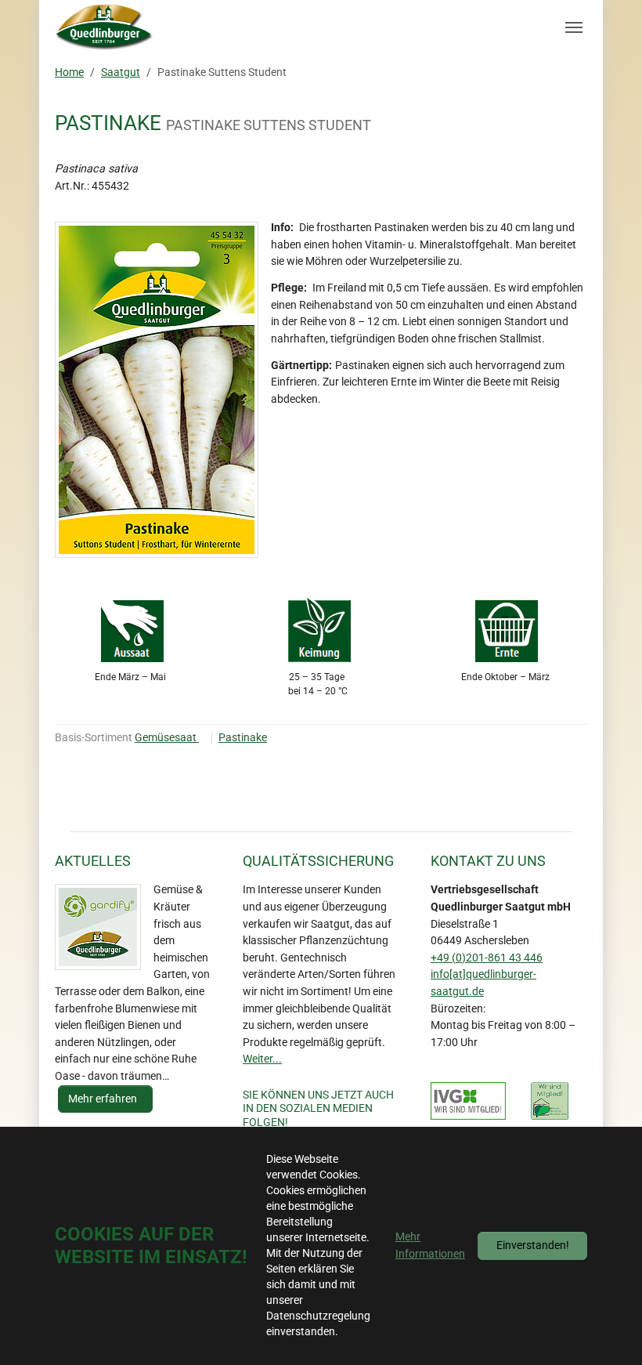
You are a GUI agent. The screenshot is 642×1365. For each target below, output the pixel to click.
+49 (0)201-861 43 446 (487, 958)
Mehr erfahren (103, 1099)
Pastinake (242, 737)
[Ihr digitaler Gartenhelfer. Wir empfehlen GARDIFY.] (98, 927)
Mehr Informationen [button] (430, 1245)
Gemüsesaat (167, 737)
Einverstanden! (532, 1245)
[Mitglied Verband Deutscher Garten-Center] (549, 1101)
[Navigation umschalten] (574, 27)
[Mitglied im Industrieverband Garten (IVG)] (468, 1101)
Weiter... (262, 1059)
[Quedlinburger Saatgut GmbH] (104, 27)
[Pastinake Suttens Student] (156, 390)
